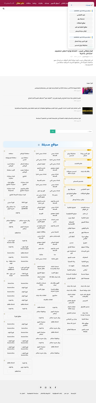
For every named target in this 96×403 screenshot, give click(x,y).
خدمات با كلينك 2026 (41, 284)
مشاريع (54, 295)
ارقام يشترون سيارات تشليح (24, 189)
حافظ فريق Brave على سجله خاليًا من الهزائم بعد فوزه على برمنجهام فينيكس (58, 88)
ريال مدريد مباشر (55, 318)
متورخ (85, 243)
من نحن (66, 393)
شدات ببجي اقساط (54, 154)
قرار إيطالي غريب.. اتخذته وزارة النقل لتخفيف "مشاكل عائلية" (74, 52)
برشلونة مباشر (41, 311)
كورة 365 (24, 202)
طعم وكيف (85, 266)
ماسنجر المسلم (78, 181)
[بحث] (4, 9)
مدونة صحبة (85, 274)
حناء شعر (41, 248)
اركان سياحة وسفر (78, 199)
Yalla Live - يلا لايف (10, 262)
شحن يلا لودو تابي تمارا (41, 202)
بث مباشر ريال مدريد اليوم (10, 207)
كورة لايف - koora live (24, 342)
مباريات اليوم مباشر (55, 312)
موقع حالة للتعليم (85, 324)
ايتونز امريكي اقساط (41, 208)
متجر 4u (54, 195)
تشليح (25, 176)
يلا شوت (54, 307)
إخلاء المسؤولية (57, 393)
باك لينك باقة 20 (55, 277)
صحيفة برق (71, 189)
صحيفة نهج (85, 232)
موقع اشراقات (85, 193)
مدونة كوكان (71, 228)
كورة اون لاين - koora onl (24, 268)
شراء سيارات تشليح (24, 183)
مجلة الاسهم (85, 222)
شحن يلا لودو (55, 226)
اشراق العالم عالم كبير (71, 301)
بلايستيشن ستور (55, 236)
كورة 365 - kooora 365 (24, 274)
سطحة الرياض (24, 153)
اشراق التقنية (71, 207)
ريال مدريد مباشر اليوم (24, 221)
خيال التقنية (85, 218)
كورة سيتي (11, 202)
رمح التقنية (85, 261)
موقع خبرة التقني (85, 237)
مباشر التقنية (71, 270)
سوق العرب (54, 273)
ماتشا (41, 254)
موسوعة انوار (85, 278)
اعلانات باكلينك (48, 299)
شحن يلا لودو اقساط (41, 169)
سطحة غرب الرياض (11, 165)
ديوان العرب (41, 289)
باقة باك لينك (85, 171)
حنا (55, 254)
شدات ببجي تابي (41, 159)
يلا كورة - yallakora (11, 268)
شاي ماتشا (54, 259)
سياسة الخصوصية (32, 393)
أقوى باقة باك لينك (54, 284)
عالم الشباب (78, 163)
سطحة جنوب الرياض (24, 171)
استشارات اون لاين (71, 252)
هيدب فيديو (71, 257)
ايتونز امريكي (41, 164)
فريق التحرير (85, 56)
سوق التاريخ (41, 273)
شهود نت (71, 266)
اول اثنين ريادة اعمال (85, 154)
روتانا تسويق (85, 247)
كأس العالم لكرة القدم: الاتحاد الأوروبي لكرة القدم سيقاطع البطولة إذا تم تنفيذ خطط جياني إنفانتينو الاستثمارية (48, 108)
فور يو (41, 213)
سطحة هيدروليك (11, 158)
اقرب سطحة (11, 170)
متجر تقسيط (41, 180)
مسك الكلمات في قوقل (85, 208)
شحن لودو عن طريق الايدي (41, 227)
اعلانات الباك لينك (71, 295)
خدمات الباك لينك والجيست (55, 267)
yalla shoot (41, 307)
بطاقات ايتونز (41, 232)
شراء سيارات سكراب (11, 177)
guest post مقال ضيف (41, 267)
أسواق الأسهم (55, 3)
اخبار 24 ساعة (71, 323)
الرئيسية (73, 393)
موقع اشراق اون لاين (71, 194)
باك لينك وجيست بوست (85, 314)
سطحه (11, 153)
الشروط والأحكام (45, 393)
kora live (11, 283)
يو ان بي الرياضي (71, 319)
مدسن (71, 243)
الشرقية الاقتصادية (71, 223)
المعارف (85, 257)
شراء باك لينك (85, 286)
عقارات (40, 3)
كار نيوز (71, 232)
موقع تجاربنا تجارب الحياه (55, 290)
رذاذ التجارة (71, 261)
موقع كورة (17, 316)
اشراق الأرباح (71, 278)
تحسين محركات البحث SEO (71, 172)
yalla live (18, 233)
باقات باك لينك (71, 290)
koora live (10, 253)
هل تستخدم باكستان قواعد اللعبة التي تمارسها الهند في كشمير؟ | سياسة (58, 118)
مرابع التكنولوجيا (71, 213)
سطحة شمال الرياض (24, 165)
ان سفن (85, 213)
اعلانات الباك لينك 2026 (71, 308)
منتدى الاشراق (85, 307)
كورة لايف (25, 287)
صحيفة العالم (71, 329)
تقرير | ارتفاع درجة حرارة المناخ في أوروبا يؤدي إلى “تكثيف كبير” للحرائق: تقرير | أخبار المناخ (54, 98)
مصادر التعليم (71, 313)
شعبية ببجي (55, 232)
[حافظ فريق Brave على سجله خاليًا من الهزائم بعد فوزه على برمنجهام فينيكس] (87, 90)
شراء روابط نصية (85, 290)
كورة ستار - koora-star (11, 241)
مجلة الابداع (71, 247)
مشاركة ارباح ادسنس (71, 154)
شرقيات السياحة (71, 274)
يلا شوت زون (24, 367)
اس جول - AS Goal (11, 274)
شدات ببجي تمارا (41, 153)
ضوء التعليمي (85, 189)
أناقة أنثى (71, 236)
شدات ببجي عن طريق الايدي (41, 196)
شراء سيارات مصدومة (11, 189)
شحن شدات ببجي (55, 220)
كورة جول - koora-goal (24, 248)
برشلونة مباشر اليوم (10, 221)
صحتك (47, 3)
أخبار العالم (65, 3)
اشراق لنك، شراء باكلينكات (85, 295)
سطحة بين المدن (24, 158)
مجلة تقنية (85, 319)
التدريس (85, 300)
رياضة (34, 3)
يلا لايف (18, 213)
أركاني (85, 270)
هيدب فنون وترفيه (85, 330)
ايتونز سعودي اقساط (55, 169)
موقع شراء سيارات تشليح (10, 183)
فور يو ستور (41, 191)
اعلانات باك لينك (41, 295)
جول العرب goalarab (24, 207)
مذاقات (28, 3)
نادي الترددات (85, 251)
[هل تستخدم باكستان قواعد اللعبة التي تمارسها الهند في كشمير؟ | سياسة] (87, 120)
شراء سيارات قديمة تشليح (18, 194)
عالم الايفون (85, 228)
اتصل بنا (22, 393)
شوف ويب (71, 218)
